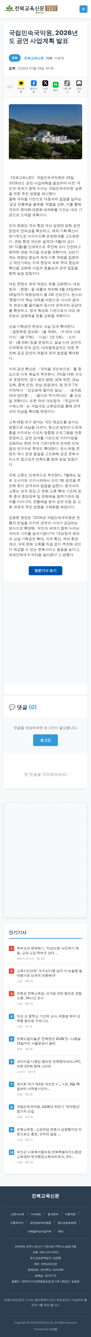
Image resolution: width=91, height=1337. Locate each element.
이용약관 (70, 1214)
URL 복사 (67, 90)
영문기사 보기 (45, 570)
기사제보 (35, 1214)
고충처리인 (16, 1222)
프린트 (79, 90)
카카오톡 (21, 90)
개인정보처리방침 (40, 1222)
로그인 (45, 740)
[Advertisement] (45, 633)
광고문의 (53, 1214)
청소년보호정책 (67, 1222)
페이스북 (33, 90)
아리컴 (53, 1329)
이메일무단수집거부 (39, 1231)
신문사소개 (17, 1214)
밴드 (55, 90)
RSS (60, 1231)
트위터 (45, 90)
